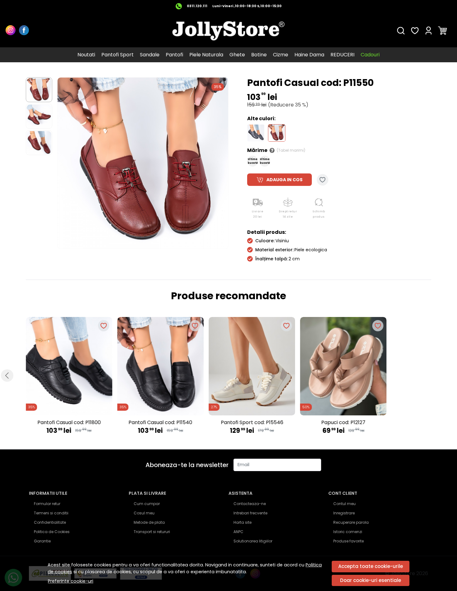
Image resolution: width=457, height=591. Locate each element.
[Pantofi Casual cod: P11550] (276, 132)
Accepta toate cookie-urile (370, 566)
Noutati (86, 54)
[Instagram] (12, 30)
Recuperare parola (351, 522)
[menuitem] (39, 89)
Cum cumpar (147, 503)
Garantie (42, 541)
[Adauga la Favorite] (322, 180)
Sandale (149, 54)
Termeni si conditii (51, 513)
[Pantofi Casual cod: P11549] (255, 132)
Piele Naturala (206, 54)
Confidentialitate (50, 522)
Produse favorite (348, 541)
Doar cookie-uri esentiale (370, 580)
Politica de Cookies (52, 531)
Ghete (237, 54)
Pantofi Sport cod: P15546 (252, 422)
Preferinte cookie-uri (70, 581)
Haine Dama (309, 54)
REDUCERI (342, 54)
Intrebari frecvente (250, 513)
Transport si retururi (152, 531)
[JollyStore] (228, 30)
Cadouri (370, 54)
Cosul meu (144, 513)
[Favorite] (415, 31)
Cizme (280, 54)
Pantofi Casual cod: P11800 (69, 422)
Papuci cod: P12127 (343, 422)
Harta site (242, 522)
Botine (259, 54)
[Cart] (442, 31)
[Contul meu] (428, 31)
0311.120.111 (197, 6)
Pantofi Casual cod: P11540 (160, 422)
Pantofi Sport (117, 54)
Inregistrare (344, 513)
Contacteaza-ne (249, 503)
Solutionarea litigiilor (252, 541)
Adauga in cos (284, 180)
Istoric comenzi (347, 531)
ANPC (238, 531)
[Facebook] (25, 30)
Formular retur (47, 503)
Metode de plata (149, 522)
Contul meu (344, 503)
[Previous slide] (7, 375)
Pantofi (174, 54)
